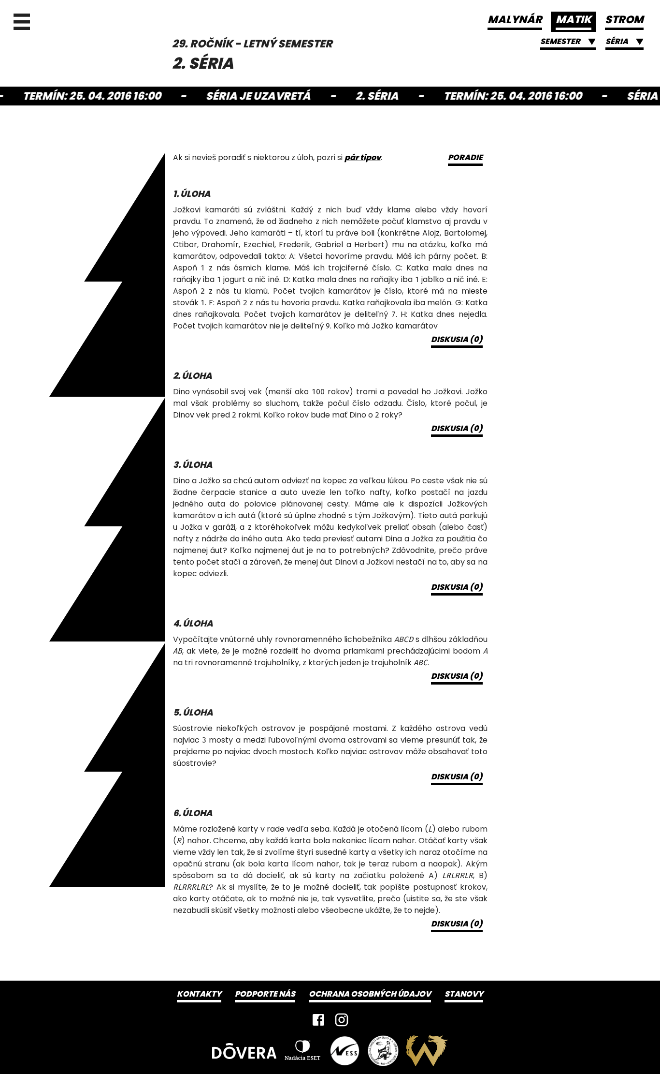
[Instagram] (341, 1020)
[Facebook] (318, 1020)
